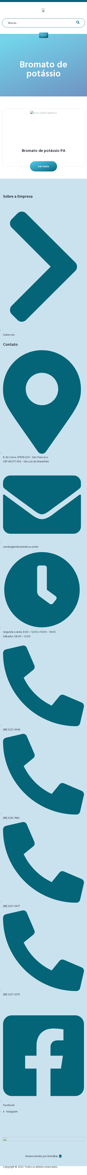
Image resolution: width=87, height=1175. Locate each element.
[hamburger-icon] (43, 35)
